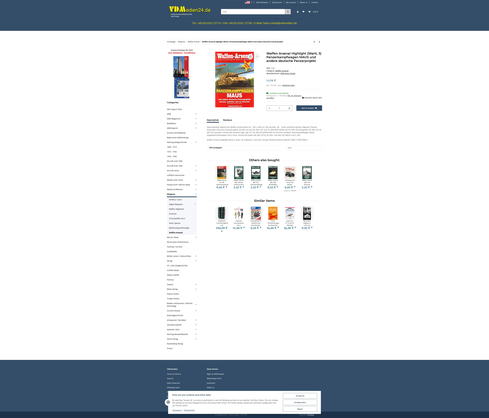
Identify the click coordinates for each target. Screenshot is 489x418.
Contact (314, 2)
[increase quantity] (289, 108)
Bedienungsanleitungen (179, 228)
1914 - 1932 (172, 151)
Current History (173, 310)
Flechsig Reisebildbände (177, 334)
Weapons (171, 194)
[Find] (288, 11)
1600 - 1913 (172, 147)
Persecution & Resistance (177, 242)
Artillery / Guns (175, 199)
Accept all (300, 396)
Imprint (170, 378)
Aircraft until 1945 (174, 161)
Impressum (277, 2)
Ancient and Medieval (176, 133)
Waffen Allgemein (176, 209)
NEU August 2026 (174, 109)
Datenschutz (189, 410)
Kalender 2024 (173, 329)
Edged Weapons (176, 204)
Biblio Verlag (172, 289)
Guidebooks (172, 251)
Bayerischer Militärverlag (177, 137)
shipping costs (288, 85)
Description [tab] (213, 120)
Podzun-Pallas (173, 294)
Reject (300, 409)
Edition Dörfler (173, 275)
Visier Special (174, 223)
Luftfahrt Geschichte (175, 175)
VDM (169, 114)
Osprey (170, 284)
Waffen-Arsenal (282, 71)
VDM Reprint (172, 128)
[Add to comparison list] (250, 56)
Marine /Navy (172, 237)
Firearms (172, 214)
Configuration (300, 402)
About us (303, 2)
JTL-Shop (311, 415)
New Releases (262, 2)
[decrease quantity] (269, 108)
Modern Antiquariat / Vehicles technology (180, 304)
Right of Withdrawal (215, 374)
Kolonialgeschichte (175, 315)
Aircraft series (173, 170)
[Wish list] (303, 11)
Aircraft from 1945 (174, 166)
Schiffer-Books (173, 270)
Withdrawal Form (214, 378)
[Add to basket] (209, 50)
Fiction (170, 348)
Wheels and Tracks (175, 180)
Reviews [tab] (227, 120)
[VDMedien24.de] (191, 12)
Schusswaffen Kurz (177, 218)
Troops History (173, 298)
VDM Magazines (174, 118)
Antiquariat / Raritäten (176, 320)
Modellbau (171, 123)
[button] (248, 2)
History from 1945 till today (178, 184)
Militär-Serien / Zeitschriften (179, 256)
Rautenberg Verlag (175, 343)
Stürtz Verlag (172, 339)
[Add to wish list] (257, 56)
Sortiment (211, 383)
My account (291, 2)
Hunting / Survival (174, 247)
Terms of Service (174, 374)
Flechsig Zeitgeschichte (177, 142)
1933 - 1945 (172, 156)
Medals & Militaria (175, 189)
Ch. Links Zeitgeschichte (177, 265)
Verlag (169, 261)
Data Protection (173, 383)
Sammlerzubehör (174, 325)
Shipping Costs (173, 387)
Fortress (170, 279)
